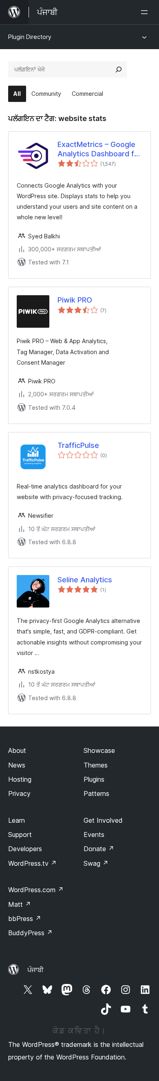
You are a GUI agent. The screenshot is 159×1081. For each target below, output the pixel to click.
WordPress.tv (32, 863)
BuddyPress (30, 933)
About (17, 750)
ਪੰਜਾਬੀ (35, 970)
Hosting (19, 779)
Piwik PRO (74, 300)
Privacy (19, 793)
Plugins (94, 779)
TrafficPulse (78, 445)
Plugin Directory (29, 36)
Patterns (96, 793)
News (16, 765)
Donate (99, 849)
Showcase (99, 750)
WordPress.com (36, 890)
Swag (96, 863)
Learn (16, 820)
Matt (19, 904)
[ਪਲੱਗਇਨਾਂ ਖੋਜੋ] (118, 69)
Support (20, 834)
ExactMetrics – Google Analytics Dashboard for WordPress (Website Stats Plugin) (99, 149)
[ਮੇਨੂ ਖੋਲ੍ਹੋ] (146, 12)
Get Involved (103, 820)
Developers (25, 849)
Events (94, 834)
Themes (96, 765)
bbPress (24, 919)
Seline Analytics (84, 579)
